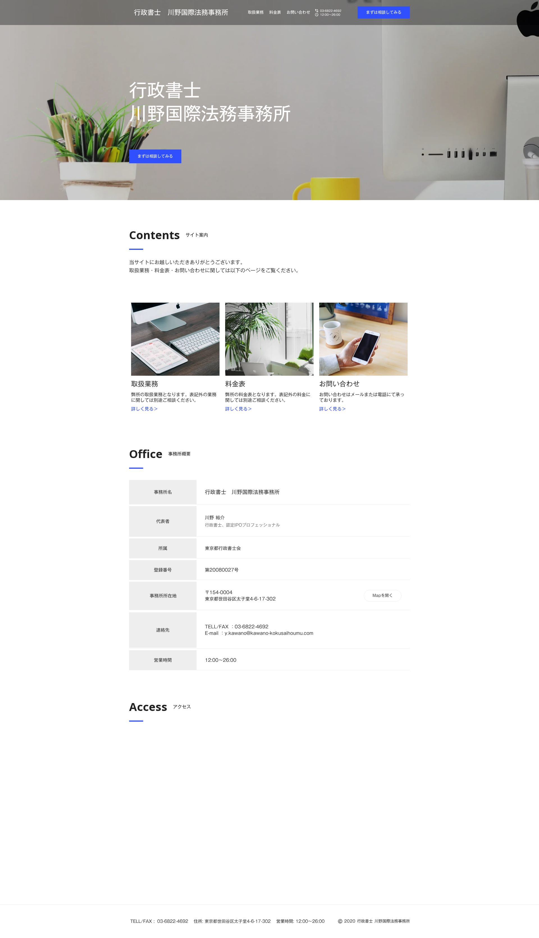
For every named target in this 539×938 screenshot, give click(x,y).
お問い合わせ (298, 12)
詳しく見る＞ (144, 409)
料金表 (275, 12)
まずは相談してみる (383, 12)
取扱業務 (256, 12)
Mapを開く (383, 595)
